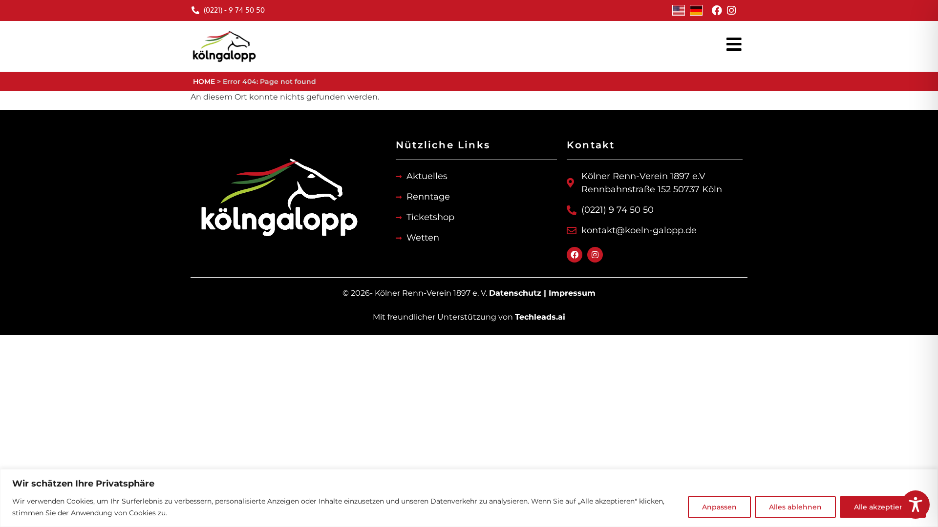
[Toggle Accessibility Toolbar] (915, 504)
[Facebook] (717, 10)
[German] (696, 10)
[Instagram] (731, 10)
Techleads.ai (540, 317)
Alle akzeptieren (883, 507)
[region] (469, 498)
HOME (204, 81)
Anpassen (719, 507)
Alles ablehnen (795, 507)
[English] (678, 10)
